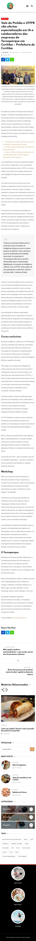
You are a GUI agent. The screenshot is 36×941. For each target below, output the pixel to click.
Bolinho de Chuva (20, 792)
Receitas (15, 762)
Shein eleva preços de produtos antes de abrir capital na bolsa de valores (19, 672)
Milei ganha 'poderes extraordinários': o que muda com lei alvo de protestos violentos (18, 652)
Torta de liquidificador (8, 856)
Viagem (18, 926)
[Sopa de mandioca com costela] (5, 778)
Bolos (25, 839)
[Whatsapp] (12, 59)
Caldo (26, 843)
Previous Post (10, 647)
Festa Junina (26, 848)
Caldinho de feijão (16, 843)
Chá (12, 848)
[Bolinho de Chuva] (5, 792)
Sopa (16, 852)
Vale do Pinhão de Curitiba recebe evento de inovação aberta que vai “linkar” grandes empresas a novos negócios (18, 154)
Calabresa (5, 843)
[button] (27, 6)
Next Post (27, 667)
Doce (18, 848)
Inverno (4, 852)
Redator (5, 52)
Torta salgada (22, 856)
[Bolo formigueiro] (5, 765)
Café (31, 839)
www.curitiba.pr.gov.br (19, 618)
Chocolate (5, 848)
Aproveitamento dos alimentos (11, 839)
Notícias (4, 725)
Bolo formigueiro (19, 765)
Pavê (11, 852)
